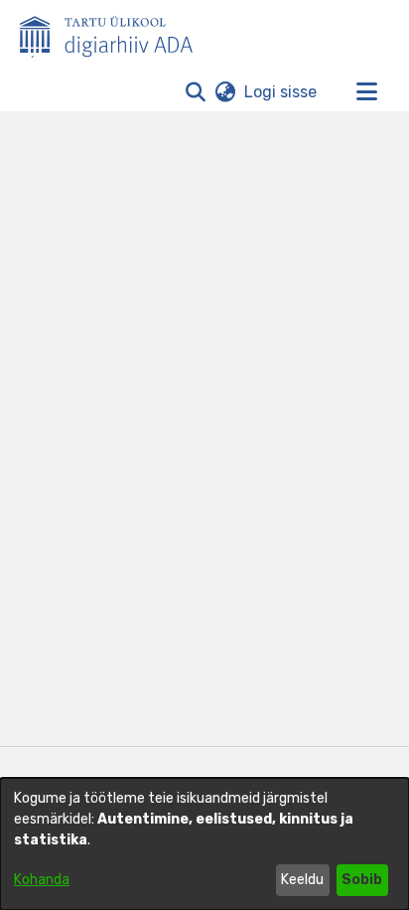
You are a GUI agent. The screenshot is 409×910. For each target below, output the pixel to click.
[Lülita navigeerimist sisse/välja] (366, 92)
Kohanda (41, 879)
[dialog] (204, 844)
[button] (195, 92)
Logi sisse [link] (281, 91)
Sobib (361, 879)
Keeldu (302, 879)
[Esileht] (114, 33)
